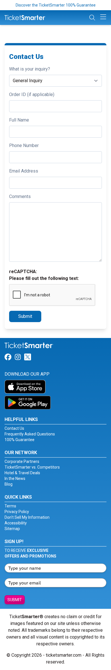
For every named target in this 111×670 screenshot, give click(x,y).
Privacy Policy (17, 511)
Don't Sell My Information (27, 517)
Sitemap (12, 528)
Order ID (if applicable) (31, 94)
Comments (20, 196)
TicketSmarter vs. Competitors (32, 467)
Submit (25, 316)
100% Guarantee (19, 439)
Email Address (23, 171)
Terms (10, 506)
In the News (15, 478)
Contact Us (14, 428)
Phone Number (24, 145)
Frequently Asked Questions (30, 434)
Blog (9, 484)
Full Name (19, 120)
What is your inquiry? (29, 69)
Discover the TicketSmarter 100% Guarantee (56, 5)
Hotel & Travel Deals (22, 473)
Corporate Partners (22, 461)
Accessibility (16, 523)
